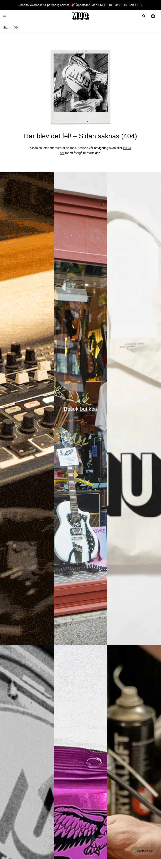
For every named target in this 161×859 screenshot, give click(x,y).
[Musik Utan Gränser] (80, 16)
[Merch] (134, 408)
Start (6, 27)
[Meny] (4, 16)
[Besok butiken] (80, 408)
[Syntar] (27, 408)
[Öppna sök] (143, 16)
